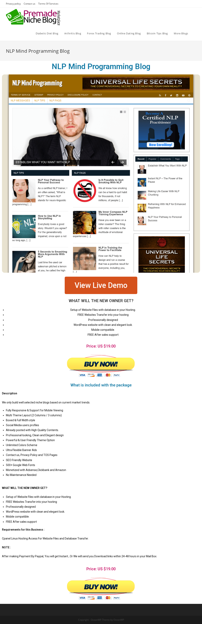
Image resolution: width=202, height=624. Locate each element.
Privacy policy (13, 3)
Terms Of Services (48, 3)
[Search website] (195, 33)
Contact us (29, 3)
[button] (101, 285)
